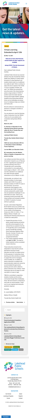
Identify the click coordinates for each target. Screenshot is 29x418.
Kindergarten (8, 349)
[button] (26, 3)
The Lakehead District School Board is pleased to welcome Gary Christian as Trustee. (14, 329)
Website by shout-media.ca (14, 406)
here (9, 58)
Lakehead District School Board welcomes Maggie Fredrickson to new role (14, 337)
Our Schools (8, 393)
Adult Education (8, 347)
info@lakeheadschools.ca (14, 386)
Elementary (16, 347)
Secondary (15, 349)
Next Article (20, 302)
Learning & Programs (8, 396)
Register (21, 396)
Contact (20, 398)
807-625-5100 (16, 383)
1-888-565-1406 (17, 384)
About (20, 393)
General (6, 46)
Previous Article (10, 302)
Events (8, 398)
